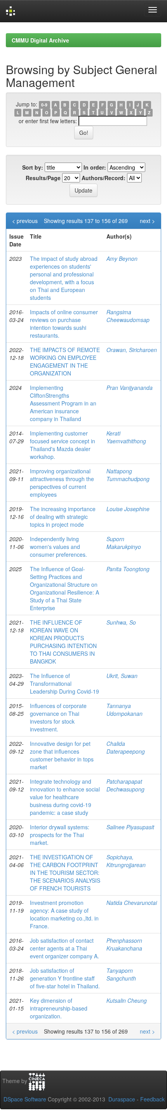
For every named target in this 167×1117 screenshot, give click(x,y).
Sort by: (32, 167)
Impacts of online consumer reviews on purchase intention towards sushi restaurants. (64, 323)
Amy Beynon (121, 258)
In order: (95, 167)
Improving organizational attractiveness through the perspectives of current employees (62, 482)
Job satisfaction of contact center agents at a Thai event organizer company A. (64, 948)
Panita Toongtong (128, 569)
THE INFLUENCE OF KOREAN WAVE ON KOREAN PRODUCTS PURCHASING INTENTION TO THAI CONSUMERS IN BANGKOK (63, 641)
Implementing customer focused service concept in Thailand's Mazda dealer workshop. (62, 444)
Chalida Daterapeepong (125, 747)
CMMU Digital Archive (40, 40)
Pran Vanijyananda (129, 387)
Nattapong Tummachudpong (128, 475)
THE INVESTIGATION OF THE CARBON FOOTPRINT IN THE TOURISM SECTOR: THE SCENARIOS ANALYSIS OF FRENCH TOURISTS (65, 872)
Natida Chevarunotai (131, 902)
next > (147, 221)
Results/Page (43, 178)
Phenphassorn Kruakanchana (124, 944)
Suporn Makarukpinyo (123, 543)
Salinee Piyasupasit (130, 827)
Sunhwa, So (121, 622)
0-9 (44, 105)
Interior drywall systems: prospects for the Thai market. (59, 834)
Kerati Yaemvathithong (126, 437)
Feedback (152, 1099)
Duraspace (121, 1099)
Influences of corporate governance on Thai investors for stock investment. (58, 717)
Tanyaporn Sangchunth (121, 974)
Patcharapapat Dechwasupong (125, 785)
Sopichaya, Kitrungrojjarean (126, 861)
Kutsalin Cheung (126, 1000)
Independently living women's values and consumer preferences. (58, 546)
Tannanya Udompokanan (124, 709)
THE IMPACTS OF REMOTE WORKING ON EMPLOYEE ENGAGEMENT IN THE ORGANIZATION (65, 361)
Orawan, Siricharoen (131, 350)
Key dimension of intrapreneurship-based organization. (58, 1008)
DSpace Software (24, 1099)
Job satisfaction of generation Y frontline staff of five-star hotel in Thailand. (65, 978)
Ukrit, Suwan (121, 676)
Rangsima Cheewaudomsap (128, 316)
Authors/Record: (103, 178)
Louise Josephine (128, 509)
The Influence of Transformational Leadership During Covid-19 (64, 683)
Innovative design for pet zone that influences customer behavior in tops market (62, 755)
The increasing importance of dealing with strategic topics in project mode (63, 516)
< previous (25, 221)
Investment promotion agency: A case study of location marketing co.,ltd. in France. (64, 914)
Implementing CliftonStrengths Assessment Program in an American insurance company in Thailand (63, 403)
